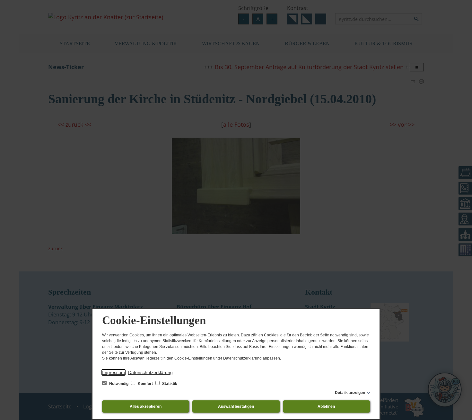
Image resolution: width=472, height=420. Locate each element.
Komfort (145, 383)
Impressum (113, 372)
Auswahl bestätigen (236, 406)
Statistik (169, 383)
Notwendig (118, 383)
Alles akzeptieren (146, 406)
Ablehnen (326, 406)
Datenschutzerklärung (150, 372)
